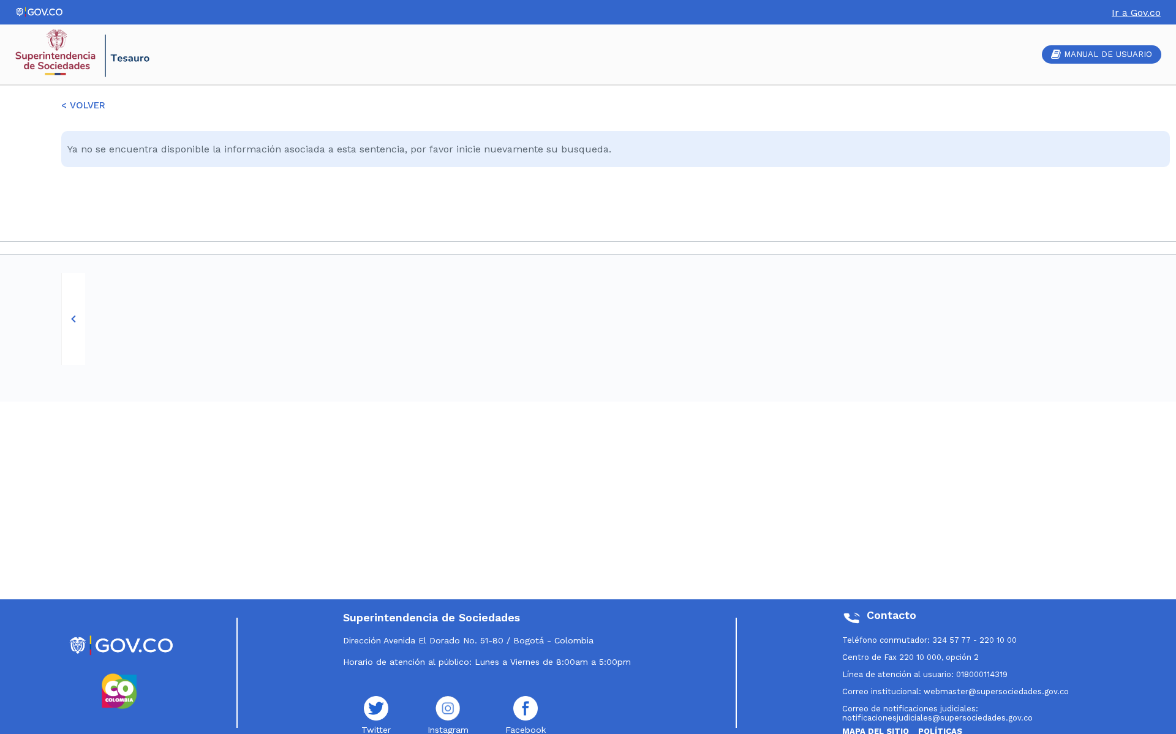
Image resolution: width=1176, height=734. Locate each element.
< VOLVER (83, 105)
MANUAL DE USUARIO (1108, 54)
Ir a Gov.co (1136, 12)
